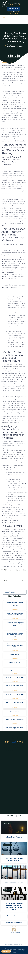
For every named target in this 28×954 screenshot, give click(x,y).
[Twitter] (12, 13)
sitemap (7, 944)
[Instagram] (17, 13)
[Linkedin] (15, 13)
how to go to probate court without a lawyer (14, 859)
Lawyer (15, 4)
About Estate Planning (14, 837)
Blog (5, 45)
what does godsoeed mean (14, 882)
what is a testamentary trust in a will (15, 677)
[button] (4, 17)
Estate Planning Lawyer (14, 932)
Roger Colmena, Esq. (15, 670)
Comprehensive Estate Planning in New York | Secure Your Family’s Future (15, 635)
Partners (26, 936)
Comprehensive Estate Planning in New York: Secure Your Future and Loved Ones (15, 604)
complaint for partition (14, 922)
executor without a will (14, 662)
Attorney (22, 936)
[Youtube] (14, 13)
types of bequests (14, 654)
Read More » (15, 609)
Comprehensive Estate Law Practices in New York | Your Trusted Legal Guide (15, 624)
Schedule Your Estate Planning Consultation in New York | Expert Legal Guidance (15, 645)
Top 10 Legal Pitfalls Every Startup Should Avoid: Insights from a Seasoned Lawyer (14, 906)
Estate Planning (14, 3)
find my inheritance (14, 916)
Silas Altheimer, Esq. (15, 711)
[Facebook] (10, 13)
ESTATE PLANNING (6, 63)
